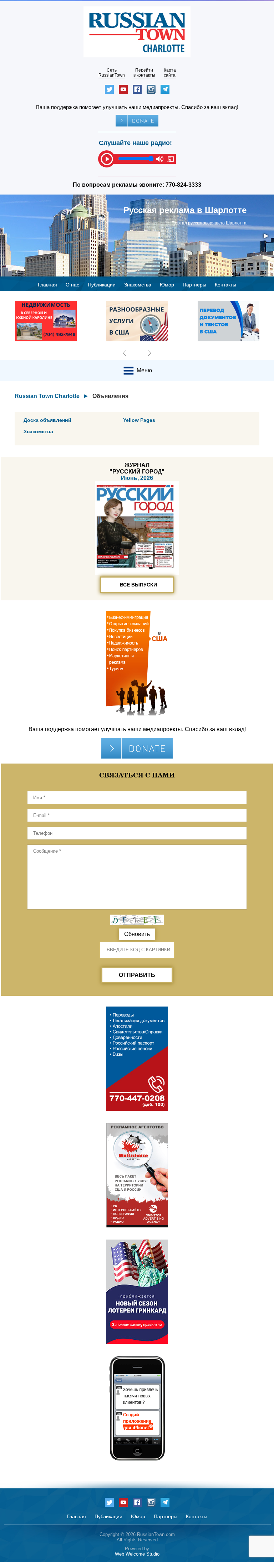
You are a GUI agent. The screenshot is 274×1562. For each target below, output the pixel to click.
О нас (72, 285)
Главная (47, 285)
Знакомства (137, 285)
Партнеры (194, 285)
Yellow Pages (139, 420)
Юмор (167, 285)
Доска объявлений (47, 420)
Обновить (137, 934)
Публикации (102, 285)
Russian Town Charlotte (47, 396)
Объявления (110, 396)
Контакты (225, 285)
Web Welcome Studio (137, 1554)
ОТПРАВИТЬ (137, 975)
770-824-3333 (183, 185)
